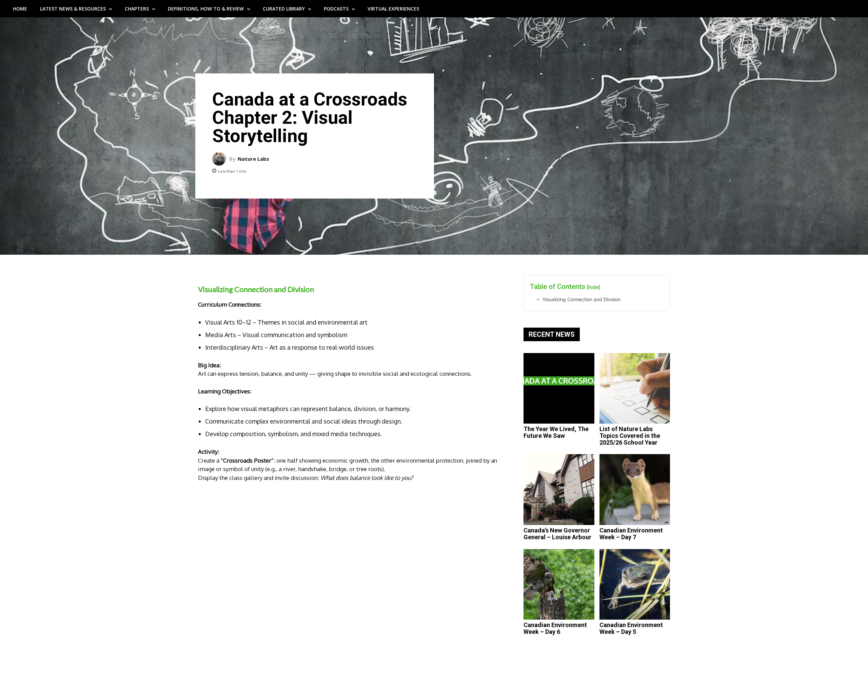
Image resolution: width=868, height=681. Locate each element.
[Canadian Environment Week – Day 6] (559, 584)
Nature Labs (253, 158)
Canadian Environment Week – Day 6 (555, 628)
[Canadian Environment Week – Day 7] (634, 489)
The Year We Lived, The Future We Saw (556, 432)
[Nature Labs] (220, 159)
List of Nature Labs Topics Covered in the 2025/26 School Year (629, 435)
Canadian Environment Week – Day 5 (631, 628)
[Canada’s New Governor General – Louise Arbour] (559, 489)
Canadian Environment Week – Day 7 (631, 534)
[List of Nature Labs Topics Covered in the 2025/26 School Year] (634, 388)
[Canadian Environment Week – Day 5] (634, 584)
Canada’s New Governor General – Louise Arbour (557, 534)
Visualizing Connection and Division (581, 299)
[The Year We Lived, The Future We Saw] (559, 388)
